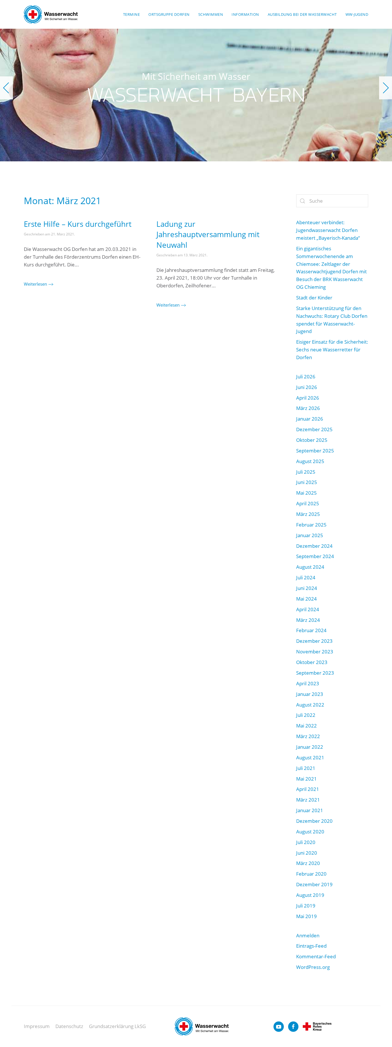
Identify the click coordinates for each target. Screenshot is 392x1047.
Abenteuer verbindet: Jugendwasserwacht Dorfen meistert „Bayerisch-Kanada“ (328, 230)
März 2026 (308, 408)
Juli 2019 (305, 905)
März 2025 (308, 514)
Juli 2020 (305, 842)
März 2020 (308, 863)
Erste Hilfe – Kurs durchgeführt (77, 224)
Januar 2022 (309, 747)
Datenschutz (69, 1026)
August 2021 (310, 757)
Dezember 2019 (314, 884)
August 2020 (310, 831)
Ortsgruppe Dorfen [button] (169, 14)
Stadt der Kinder (314, 297)
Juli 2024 (305, 577)
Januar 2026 (309, 418)
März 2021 (308, 799)
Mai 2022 (306, 725)
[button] (6, 87)
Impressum (37, 1026)
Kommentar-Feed (316, 956)
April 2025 (307, 503)
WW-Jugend (357, 14)
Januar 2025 (309, 535)
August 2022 (310, 704)
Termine (131, 14)
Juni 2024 (306, 588)
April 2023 (307, 683)
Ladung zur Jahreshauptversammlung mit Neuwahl (207, 234)
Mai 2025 (306, 492)
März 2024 (308, 620)
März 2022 (308, 736)
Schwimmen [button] (210, 14)
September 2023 (315, 672)
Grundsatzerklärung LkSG (117, 1026)
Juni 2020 (306, 852)
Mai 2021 (306, 778)
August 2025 (310, 461)
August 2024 (310, 567)
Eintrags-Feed (311, 946)
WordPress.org (313, 967)
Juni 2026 (306, 387)
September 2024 (315, 556)
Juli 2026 (305, 376)
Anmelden (307, 935)
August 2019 (310, 895)
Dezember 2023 (314, 641)
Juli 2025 (305, 472)
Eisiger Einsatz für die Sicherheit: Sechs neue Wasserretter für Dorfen (332, 349)
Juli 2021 (305, 768)
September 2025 (315, 450)
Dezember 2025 (314, 429)
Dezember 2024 (314, 546)
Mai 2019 (306, 916)
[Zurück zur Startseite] (51, 14)
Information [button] (245, 14)
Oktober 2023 (311, 662)
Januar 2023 (309, 694)
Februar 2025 (311, 524)
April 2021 (307, 789)
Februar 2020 (311, 873)
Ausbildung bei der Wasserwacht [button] (302, 14)
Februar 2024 (311, 630)
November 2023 (314, 651)
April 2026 (307, 397)
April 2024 (307, 609)
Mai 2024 (306, 598)
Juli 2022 (305, 715)
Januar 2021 (309, 810)
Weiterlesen (35, 284)
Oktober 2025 (311, 440)
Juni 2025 (306, 482)
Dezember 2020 (314, 821)
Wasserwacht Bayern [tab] (192, 152)
